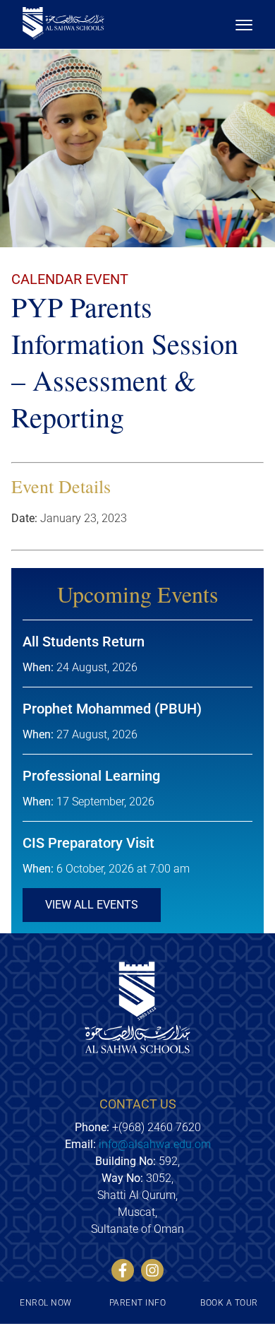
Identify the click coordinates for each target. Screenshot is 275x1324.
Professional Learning (91, 775)
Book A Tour (228, 1303)
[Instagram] (152, 1270)
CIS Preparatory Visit (88, 842)
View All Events (91, 904)
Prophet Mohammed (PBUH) (112, 708)
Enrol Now (45, 1303)
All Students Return (84, 641)
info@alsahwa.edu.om (155, 1144)
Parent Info (137, 1303)
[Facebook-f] (122, 1270)
